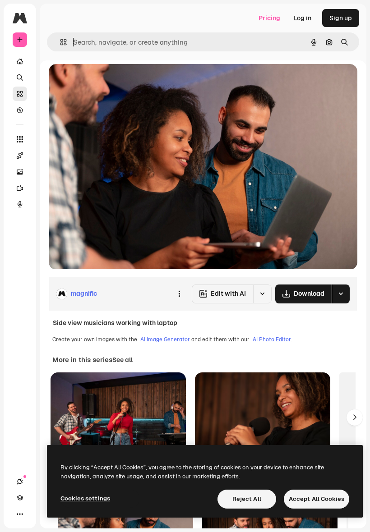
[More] (20, 514)
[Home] (20, 61)
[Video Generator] (20, 188)
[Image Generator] (20, 172)
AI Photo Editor (272, 339)
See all (122, 360)
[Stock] (20, 94)
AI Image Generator (165, 339)
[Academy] (20, 498)
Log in (302, 18)
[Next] (355, 417)
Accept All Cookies (316, 499)
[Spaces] (20, 155)
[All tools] (20, 139)
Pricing (269, 18)
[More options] (179, 294)
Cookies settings (85, 498)
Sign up (340, 18)
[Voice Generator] (20, 204)
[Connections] (20, 481)
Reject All (246, 499)
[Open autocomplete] (59, 42)
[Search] (20, 77)
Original (106, 81)
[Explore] (20, 110)
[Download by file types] (341, 293)
